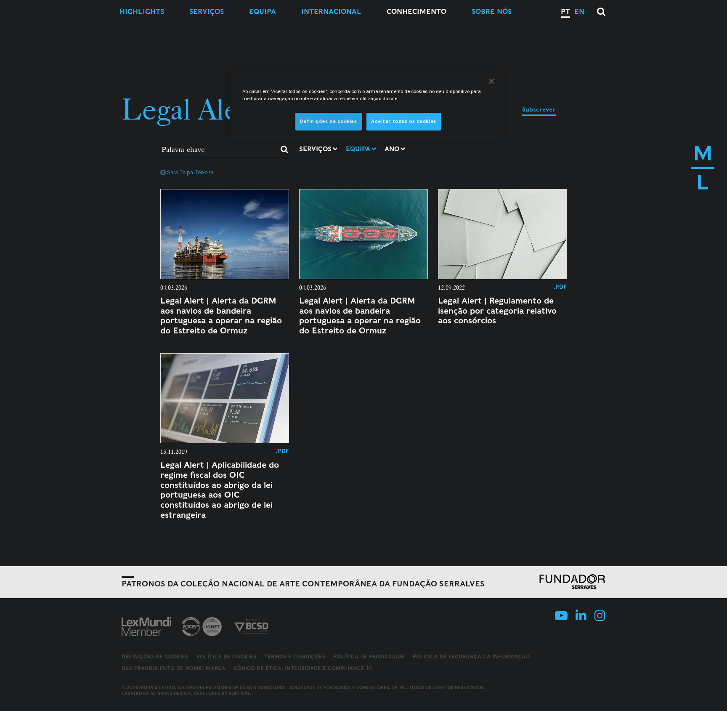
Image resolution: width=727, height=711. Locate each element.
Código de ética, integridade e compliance (299, 668)
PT (565, 12)
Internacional (331, 12)
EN (579, 12)
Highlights (141, 12)
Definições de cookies (155, 657)
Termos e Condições (294, 656)
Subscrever (538, 109)
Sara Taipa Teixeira (190, 172)
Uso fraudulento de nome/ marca (174, 668)
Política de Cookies (226, 656)
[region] (366, 106)
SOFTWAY (239, 693)
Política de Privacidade (369, 656)
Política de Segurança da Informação (471, 656)
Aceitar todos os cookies (403, 121)
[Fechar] (491, 81)
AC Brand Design (170, 693)
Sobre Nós (492, 12)
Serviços (206, 12)
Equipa (262, 12)
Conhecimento (416, 12)
